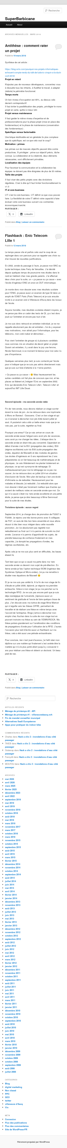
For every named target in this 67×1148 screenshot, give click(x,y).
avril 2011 (10, 996)
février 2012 (11, 962)
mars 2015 (10, 857)
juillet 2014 (10, 881)
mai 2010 (9, 1034)
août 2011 (10, 983)
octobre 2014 (11, 871)
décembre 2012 (12, 928)
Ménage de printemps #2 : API (20, 711)
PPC (7, 1093)
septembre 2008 (13, 1064)
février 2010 (11, 1044)
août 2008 (10, 1068)
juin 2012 (9, 949)
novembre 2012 (12, 932)
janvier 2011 (11, 1007)
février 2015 (11, 860)
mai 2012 (9, 952)
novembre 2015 (12, 840)
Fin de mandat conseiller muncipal (22, 717)
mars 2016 (10, 836)
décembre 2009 (12, 1051)
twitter (8, 1100)
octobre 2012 (11, 935)
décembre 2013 (12, 901)
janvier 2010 (11, 1047)
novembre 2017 (12, 826)
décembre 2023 (12, 792)
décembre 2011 (12, 969)
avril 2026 (10, 782)
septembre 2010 (13, 1020)
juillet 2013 (10, 911)
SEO (7, 1097)
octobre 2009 (11, 1058)
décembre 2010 (12, 1010)
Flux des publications (16, 1122)
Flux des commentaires (17, 1126)
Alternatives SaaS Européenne (20, 721)
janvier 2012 (11, 966)
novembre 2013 (12, 905)
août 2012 (10, 942)
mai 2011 (9, 993)
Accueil (9, 24)
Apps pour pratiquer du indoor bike (23, 724)
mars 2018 (10, 823)
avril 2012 (10, 956)
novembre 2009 (12, 1054)
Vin (6, 1107)
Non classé (10, 1090)
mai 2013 (9, 918)
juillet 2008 (10, 1071)
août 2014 (10, 877)
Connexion (10, 1119)
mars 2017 (10, 830)
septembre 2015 (13, 847)
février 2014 (11, 894)
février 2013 (11, 921)
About (19, 24)
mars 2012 (10, 959)
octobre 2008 (11, 1061)
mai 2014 (9, 887)
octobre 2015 (11, 843)
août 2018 (10, 816)
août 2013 (10, 908)
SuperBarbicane (20, 18)
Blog (18, 222)
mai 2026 (9, 779)
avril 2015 (10, 853)
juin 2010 (9, 1030)
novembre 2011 (12, 972)
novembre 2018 (12, 809)
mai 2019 (9, 802)
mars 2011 (10, 1000)
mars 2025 (10, 785)
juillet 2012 (10, 945)
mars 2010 (10, 1041)
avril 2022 (10, 796)
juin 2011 (9, 990)
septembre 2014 (13, 874)
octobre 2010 (11, 1017)
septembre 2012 (13, 939)
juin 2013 (9, 915)
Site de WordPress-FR (16, 1129)
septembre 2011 (13, 979)
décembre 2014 (12, 864)
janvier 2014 (11, 898)
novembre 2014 (12, 867)
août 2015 (10, 850)
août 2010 (10, 1024)
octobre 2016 (11, 833)
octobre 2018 (11, 813)
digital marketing (13, 1087)
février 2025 (11, 789)
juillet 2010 (10, 1027)
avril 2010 (10, 1037)
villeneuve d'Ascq (14, 1103)
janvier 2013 (11, 925)
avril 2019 (10, 806)
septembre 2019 (13, 799)
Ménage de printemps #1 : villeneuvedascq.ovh (28, 714)
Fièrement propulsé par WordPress (33, 1141)
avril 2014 (10, 891)
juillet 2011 (10, 986)
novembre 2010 (12, 1013)
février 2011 (11, 1003)
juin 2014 (9, 884)
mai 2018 (9, 819)
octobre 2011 (11, 976)
